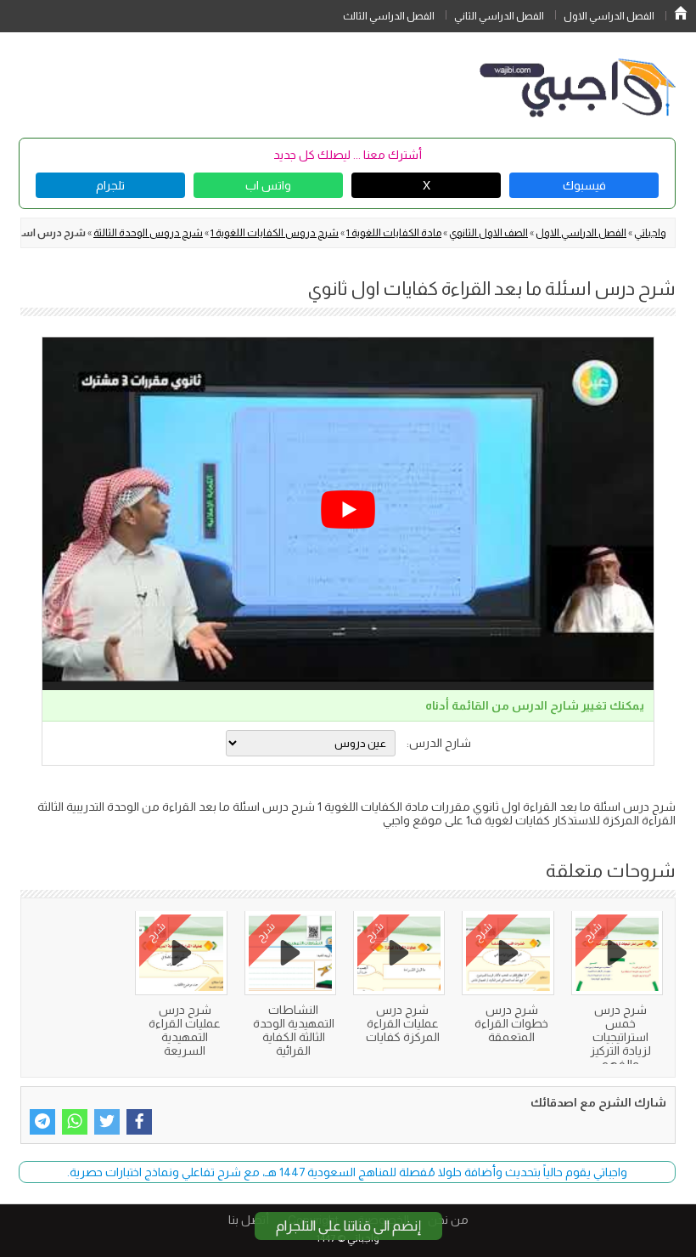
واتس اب (268, 185)
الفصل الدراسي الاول (609, 16)
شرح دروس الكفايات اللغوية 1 (274, 233)
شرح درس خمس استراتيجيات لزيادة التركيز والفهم (620, 1037)
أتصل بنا (248, 1219)
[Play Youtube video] (348, 509)
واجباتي (650, 233)
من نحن (448, 1219)
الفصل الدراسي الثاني (499, 16)
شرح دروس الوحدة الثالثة (148, 233)
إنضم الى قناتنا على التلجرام (348, 1226)
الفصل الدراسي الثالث (389, 16)
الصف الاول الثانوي (488, 233)
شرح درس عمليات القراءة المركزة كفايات (403, 1023)
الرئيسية (681, 13)
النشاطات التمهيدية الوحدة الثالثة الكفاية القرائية (293, 1030)
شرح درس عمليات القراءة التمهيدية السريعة (185, 1030)
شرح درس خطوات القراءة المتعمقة (511, 1023)
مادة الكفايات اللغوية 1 (393, 233)
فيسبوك (584, 185)
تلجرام (110, 185)
